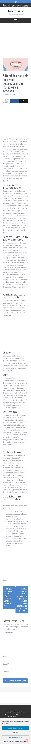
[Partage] (14, 101)
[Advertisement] (15, 41)
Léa (15, 94)
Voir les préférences (15, 737)
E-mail (6, 664)
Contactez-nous (13, 714)
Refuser (15, 733)
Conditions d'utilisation (15, 712)
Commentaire (9, 632)
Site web (6, 672)
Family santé (15, 11)
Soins (5, 580)
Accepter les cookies (15, 728)
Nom (5, 656)
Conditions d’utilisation (20, 741)
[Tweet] (23, 101)
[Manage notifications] (27, 740)
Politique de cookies (9, 741)
